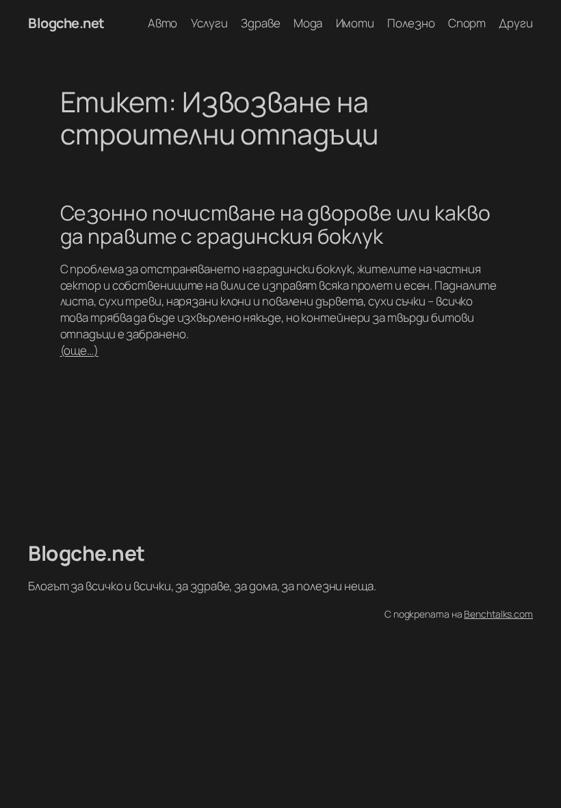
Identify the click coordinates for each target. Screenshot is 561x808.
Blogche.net (66, 23)
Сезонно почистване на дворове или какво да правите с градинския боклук (275, 224)
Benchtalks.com (498, 613)
